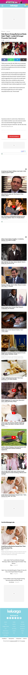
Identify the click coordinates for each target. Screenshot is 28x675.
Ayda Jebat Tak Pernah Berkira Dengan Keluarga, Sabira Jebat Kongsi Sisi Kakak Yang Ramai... (14, 561)
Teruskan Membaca (14, 136)
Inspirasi (8, 31)
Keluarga (3, 31)
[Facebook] (8, 618)
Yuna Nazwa (11, 582)
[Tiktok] (15, 618)
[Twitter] (13, 618)
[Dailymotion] (20, 618)
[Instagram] (10, 618)
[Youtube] (18, 618)
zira (3, 40)
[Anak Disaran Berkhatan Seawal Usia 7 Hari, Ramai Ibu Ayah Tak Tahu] (14, 535)
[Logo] (14, 5)
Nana (2, 549)
